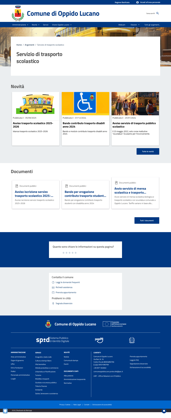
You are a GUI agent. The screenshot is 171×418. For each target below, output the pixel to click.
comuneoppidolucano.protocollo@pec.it (108, 371)
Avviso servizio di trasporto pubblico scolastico (134, 125)
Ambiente (38, 389)
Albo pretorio (68, 375)
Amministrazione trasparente (75, 379)
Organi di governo (17, 360)
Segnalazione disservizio (139, 363)
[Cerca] (157, 13)
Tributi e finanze (41, 386)
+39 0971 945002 (100, 368)
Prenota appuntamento (138, 356)
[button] (148, 2)
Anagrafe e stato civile (43, 357)
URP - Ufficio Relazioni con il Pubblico (107, 376)
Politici (13, 371)
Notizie (66, 356)
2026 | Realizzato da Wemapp (22, 410)
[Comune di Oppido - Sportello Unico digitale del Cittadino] (18, 13)
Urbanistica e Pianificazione (45, 371)
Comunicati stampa (71, 360)
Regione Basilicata (122, 2)
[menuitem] (122, 25)
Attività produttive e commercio (46, 368)
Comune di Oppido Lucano (63, 13)
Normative (68, 383)
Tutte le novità (148, 151)
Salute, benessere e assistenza (46, 393)
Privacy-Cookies (64, 404)
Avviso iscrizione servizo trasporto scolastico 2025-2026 (33, 195)
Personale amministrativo (20, 375)
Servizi (38, 352)
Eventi (66, 364)
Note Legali (77, 404)
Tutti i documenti (147, 220)
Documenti (22, 171)
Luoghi (13, 378)
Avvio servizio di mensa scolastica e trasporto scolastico (130, 192)
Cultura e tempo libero (43, 360)
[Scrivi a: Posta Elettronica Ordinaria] (111, 373)
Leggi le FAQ (134, 360)
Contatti (97, 352)
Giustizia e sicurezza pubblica (46, 382)
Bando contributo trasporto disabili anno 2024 (84, 125)
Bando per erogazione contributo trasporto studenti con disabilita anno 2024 (85, 195)
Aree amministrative (18, 356)
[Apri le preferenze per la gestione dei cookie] (6, 412)
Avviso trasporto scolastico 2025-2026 (33, 125)
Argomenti (29, 44)
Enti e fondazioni (17, 367)
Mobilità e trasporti (42, 378)
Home (19, 44)
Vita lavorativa (40, 364)
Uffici (13, 364)
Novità (17, 86)
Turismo (38, 375)
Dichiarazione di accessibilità (140, 367)
